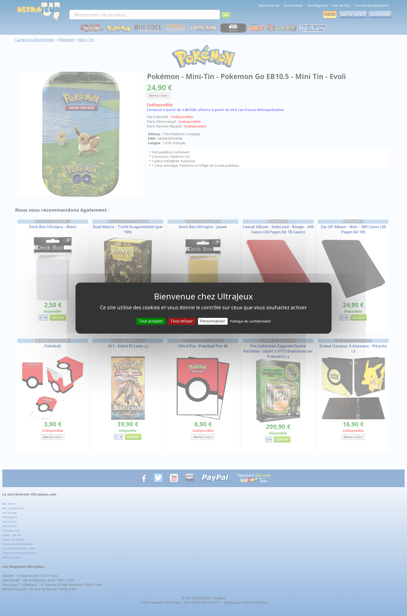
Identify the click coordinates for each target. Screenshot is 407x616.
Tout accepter (150, 321)
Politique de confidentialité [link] (250, 321)
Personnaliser (212, 321)
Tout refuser (181, 321)
